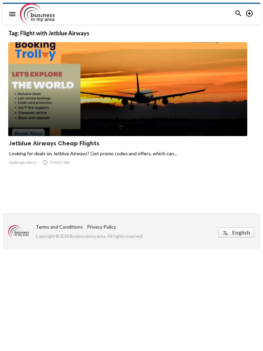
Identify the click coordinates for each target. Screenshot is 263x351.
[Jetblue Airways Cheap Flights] (127, 118)
